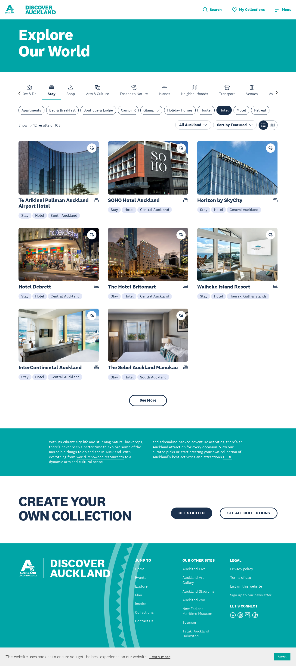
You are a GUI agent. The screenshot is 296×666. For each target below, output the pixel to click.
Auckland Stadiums (198, 591)
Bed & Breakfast (62, 110)
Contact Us (144, 621)
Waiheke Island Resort (223, 287)
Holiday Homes (180, 110)
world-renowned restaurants (100, 457)
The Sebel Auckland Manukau (143, 367)
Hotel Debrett (34, 287)
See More (148, 400)
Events (140, 577)
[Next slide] (276, 93)
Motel (241, 110)
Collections (144, 612)
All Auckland (190, 124)
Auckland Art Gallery (193, 580)
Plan (138, 595)
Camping (128, 110)
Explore (141, 586)
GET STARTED (192, 513)
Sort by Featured (232, 124)
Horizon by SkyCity (219, 200)
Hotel (224, 110)
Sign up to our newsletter (251, 595)
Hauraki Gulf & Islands (248, 296)
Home (140, 569)
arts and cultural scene (83, 461)
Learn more (159, 656)
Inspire (140, 603)
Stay (25, 215)
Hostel (206, 110)
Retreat (260, 110)
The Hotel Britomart (132, 287)
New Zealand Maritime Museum (197, 611)
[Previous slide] (19, 93)
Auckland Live (194, 569)
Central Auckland (154, 209)
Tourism (189, 622)
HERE (227, 457)
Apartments (31, 110)
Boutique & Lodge (98, 110)
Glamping (151, 110)
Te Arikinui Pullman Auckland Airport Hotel (53, 203)
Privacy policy (241, 569)
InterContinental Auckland (50, 367)
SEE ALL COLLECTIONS (248, 513)
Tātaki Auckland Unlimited (195, 634)
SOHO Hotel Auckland (134, 200)
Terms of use (240, 577)
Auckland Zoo (193, 600)
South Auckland (64, 215)
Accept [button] (282, 656)
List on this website (246, 586)
